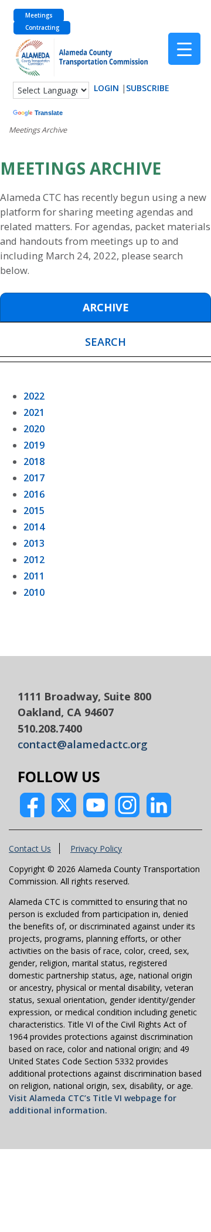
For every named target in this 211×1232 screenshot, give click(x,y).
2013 (34, 543)
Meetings (39, 15)
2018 (34, 461)
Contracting (42, 28)
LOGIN (106, 87)
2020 (34, 428)
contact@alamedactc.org (83, 744)
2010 (34, 592)
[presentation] (105, 307)
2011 (34, 576)
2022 (34, 396)
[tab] (105, 307)
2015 (34, 510)
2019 (34, 445)
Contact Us (30, 848)
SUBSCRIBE (147, 87)
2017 (34, 477)
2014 (34, 526)
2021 (34, 412)
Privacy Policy (96, 848)
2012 (34, 559)
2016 (34, 494)
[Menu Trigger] (184, 49)
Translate (49, 112)
